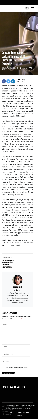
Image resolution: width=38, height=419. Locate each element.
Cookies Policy (27, 408)
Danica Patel (6, 68)
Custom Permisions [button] (23, 412)
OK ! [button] (11, 412)
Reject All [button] (19, 415)
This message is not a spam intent (15, 367)
